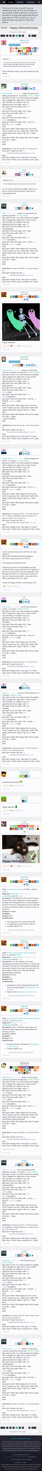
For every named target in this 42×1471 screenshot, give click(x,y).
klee (24, 449)
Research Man (7, 93)
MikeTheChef (24, 772)
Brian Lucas (6, 607)
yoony (4, 693)
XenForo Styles (27, 1459)
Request (31, 987)
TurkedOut (24, 84)
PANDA (37, 96)
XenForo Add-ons (16, 1459)
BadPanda (24, 292)
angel (24, 822)
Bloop (24, 170)
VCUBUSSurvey (16, 957)
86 (29, 35)
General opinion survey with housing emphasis (23, 1018)
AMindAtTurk (24, 40)
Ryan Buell (14, 894)
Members (20, 2)
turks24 (24, 204)
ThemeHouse (32, 1457)
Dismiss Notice (39, 8)
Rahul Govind (6, 370)
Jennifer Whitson (8, 458)
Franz (4, 1170)
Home (3, 2)
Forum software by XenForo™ (21, 1454)
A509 (4, 213)
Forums (10, 2)
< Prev (3, 35)
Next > (34, 35)
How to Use (31, 992)
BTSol (13, 1023)
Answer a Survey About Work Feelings (20, 953)
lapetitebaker (24, 357)
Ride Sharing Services (14, 889)
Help (24, 1462)
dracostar (24, 797)
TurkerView (32, 153)
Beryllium (18, 1462)
